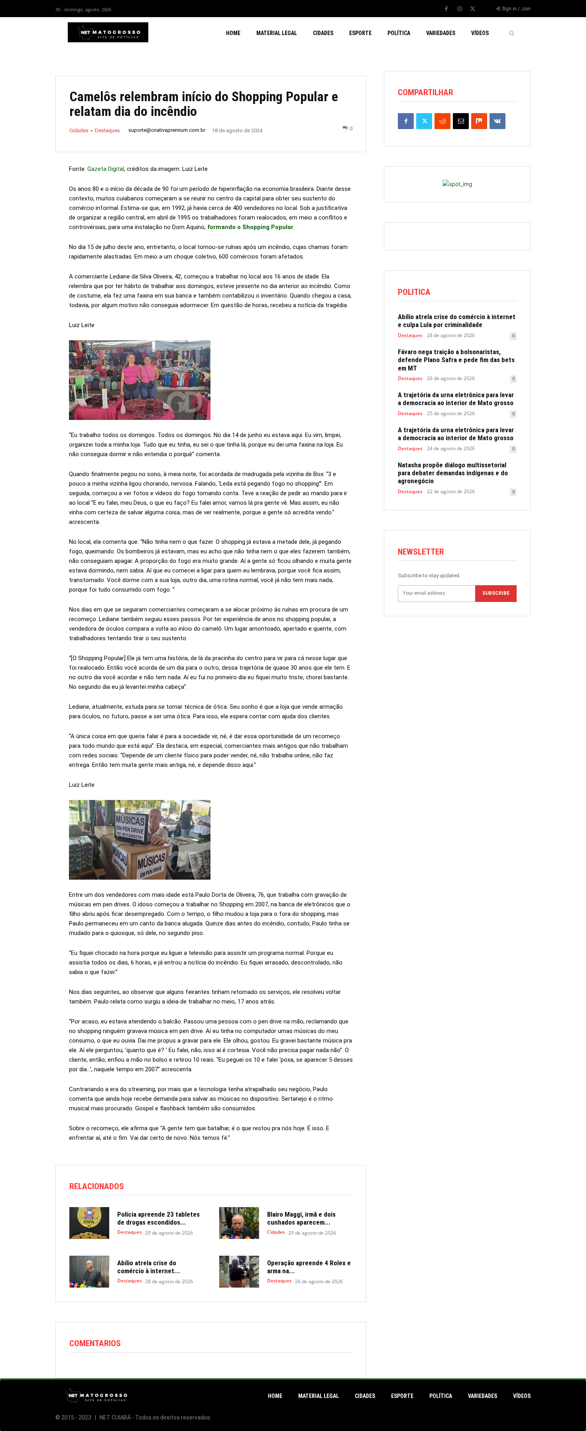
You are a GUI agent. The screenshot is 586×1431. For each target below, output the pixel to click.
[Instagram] (459, 9)
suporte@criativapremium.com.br (166, 130)
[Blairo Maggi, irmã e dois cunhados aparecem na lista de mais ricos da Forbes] (239, 1223)
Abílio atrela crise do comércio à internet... (148, 1267)
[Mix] (479, 121)
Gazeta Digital (105, 169)
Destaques (107, 130)
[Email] (461, 121)
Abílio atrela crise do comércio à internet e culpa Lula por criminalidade (456, 321)
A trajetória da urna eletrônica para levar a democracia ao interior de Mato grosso (456, 399)
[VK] (497, 121)
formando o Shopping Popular (250, 227)
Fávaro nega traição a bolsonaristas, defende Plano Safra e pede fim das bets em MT (456, 360)
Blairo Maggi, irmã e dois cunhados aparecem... (301, 1218)
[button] (511, 33)
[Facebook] (446, 9)
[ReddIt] (442, 121)
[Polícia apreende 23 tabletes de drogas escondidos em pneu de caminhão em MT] (89, 1223)
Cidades (78, 130)
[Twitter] (472, 9)
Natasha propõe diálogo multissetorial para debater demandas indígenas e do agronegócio (453, 473)
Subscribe (495, 593)
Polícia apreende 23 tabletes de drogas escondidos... (158, 1218)
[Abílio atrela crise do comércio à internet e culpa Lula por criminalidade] (89, 1272)
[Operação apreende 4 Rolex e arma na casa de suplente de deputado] (239, 1272)
